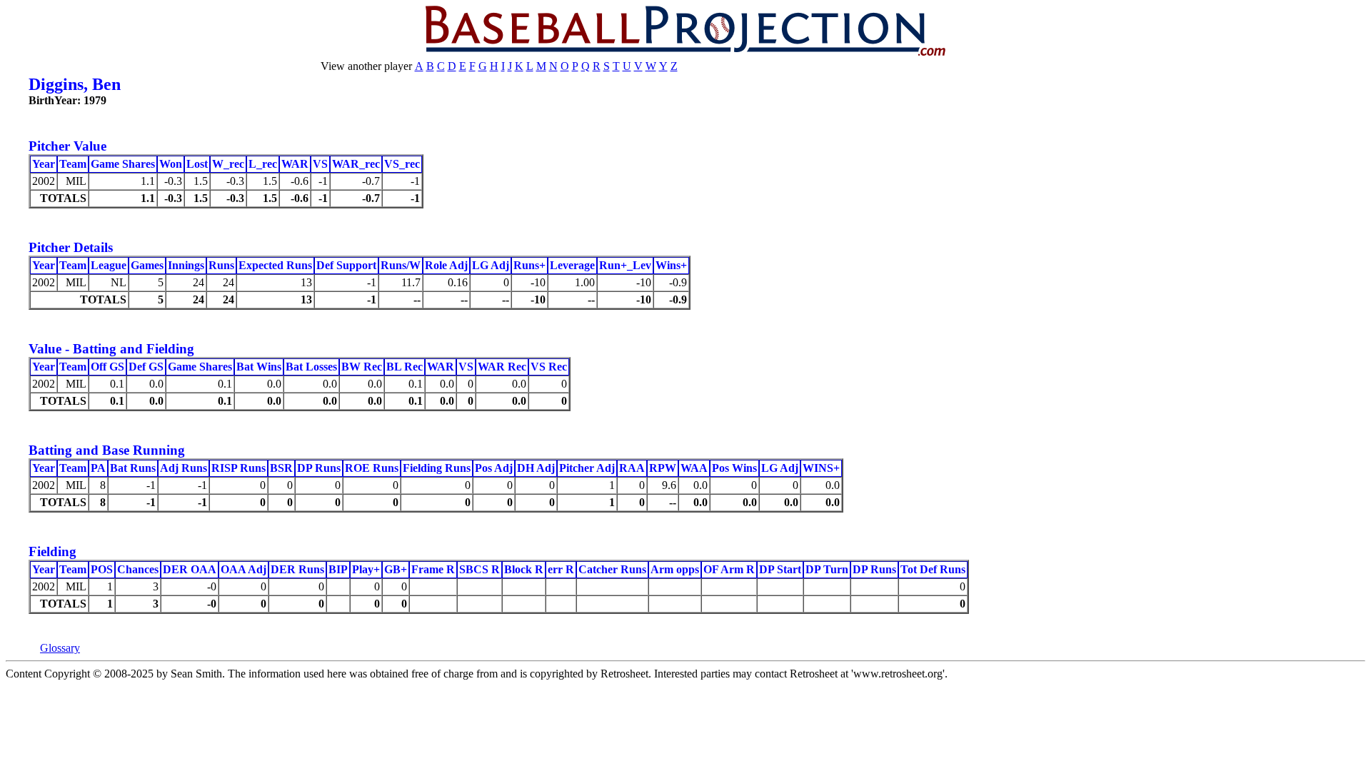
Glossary (60, 648)
